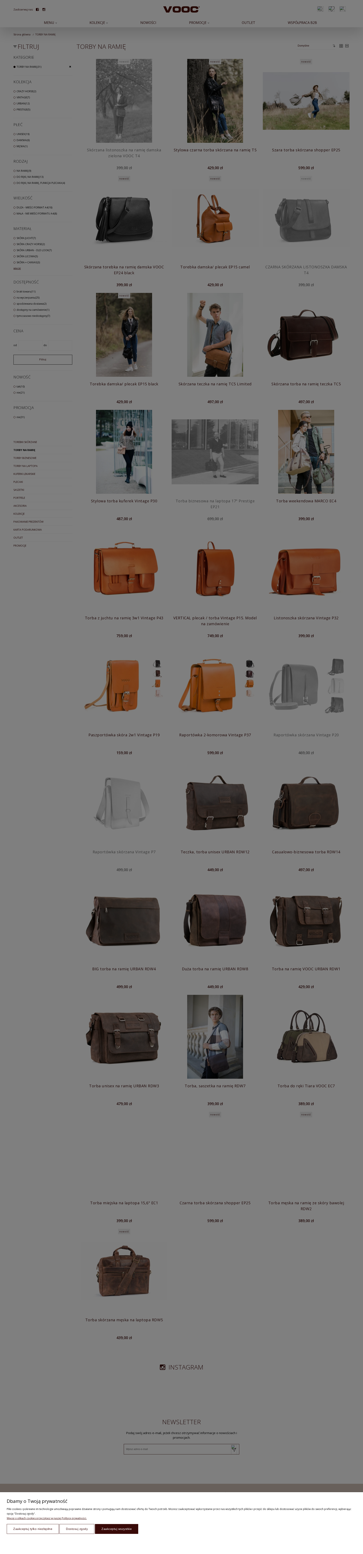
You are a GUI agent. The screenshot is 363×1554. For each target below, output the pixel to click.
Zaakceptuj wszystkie (116, 1529)
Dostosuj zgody (77, 1529)
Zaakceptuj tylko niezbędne (32, 1529)
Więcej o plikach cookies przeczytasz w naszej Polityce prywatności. (47, 1518)
